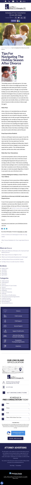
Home (5, 1)
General (4, 287)
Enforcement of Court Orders (9, 285)
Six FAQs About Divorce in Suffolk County (12, 259)
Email (13, 1)
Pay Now (14, 20)
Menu (24, 1)
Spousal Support (6, 301)
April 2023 (4, 275)
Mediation (4, 290)
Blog (6, 47)
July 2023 (4, 270)
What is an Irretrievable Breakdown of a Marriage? (15, 257)
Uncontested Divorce (7, 303)
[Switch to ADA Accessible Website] (1, 483)
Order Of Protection (7, 292)
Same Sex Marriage (6, 300)
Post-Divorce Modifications (9, 295)
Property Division (6, 298)
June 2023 (4, 271)
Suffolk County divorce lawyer (19, 208)
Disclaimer (18, 465)
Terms (20, 433)
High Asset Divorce (7, 288)
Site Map (12, 465)
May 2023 (4, 273)
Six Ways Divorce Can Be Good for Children (13, 261)
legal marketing (18, 477)
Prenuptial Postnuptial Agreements (11, 296)
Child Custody (5, 281)
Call (9, 1)
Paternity (4, 293)
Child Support (5, 282)
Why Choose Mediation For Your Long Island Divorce (15, 240)
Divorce (9, 47)
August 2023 (5, 268)
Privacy (16, 433)
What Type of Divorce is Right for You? (12, 254)
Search (17, 1)
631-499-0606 (17, 15)
